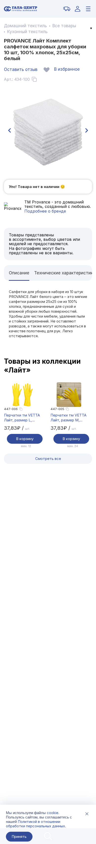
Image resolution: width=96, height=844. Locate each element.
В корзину (24, 438)
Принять (19, 836)
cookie (52, 812)
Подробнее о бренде (45, 211)
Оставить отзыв (20, 69)
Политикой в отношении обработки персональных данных (35, 823)
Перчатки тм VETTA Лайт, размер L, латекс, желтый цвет (23, 418)
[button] (9, 130)
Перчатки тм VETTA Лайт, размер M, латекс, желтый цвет (69, 418)
